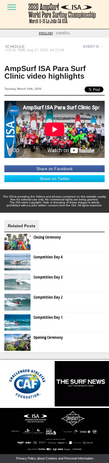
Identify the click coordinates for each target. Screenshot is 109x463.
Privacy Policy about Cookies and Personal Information (54, 458)
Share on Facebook (54, 168)
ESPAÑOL (63, 33)
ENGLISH (46, 33)
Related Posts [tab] (21, 225)
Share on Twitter (55, 178)
